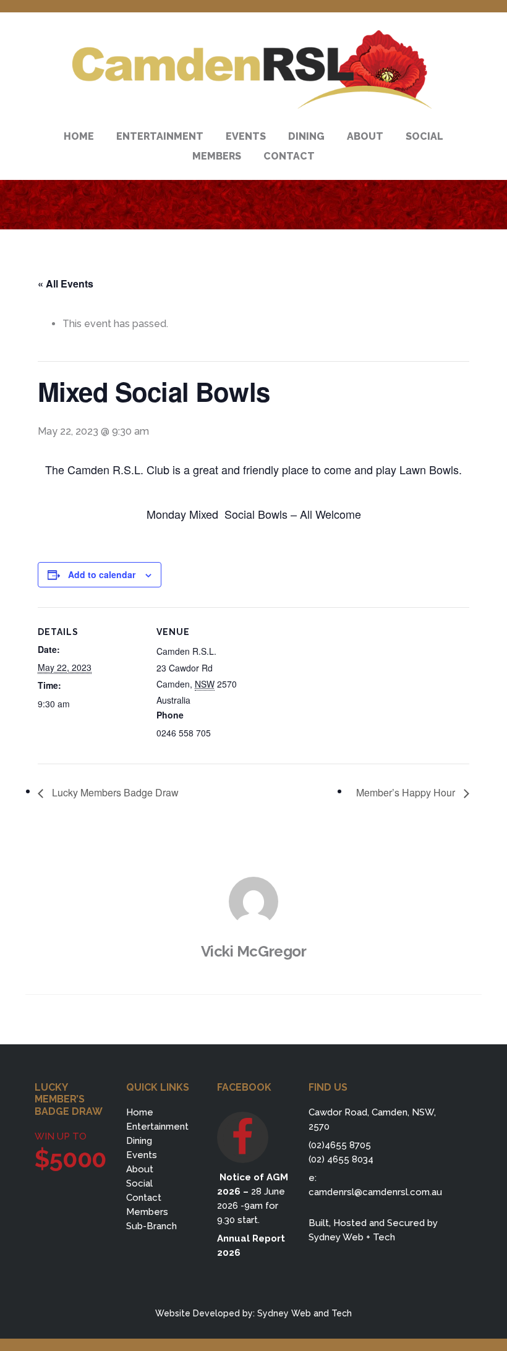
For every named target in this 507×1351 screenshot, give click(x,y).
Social (139, 1183)
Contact (143, 1197)
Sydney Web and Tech (304, 1313)
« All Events (65, 283)
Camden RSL (253, 70)
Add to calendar (101, 574)
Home (139, 1112)
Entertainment (157, 1126)
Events (141, 1155)
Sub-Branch (151, 1226)
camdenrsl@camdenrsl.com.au (375, 1192)
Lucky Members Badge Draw (114, 792)
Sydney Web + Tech (352, 1237)
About (139, 1169)
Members (147, 1211)
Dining (139, 1140)
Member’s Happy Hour (407, 792)
